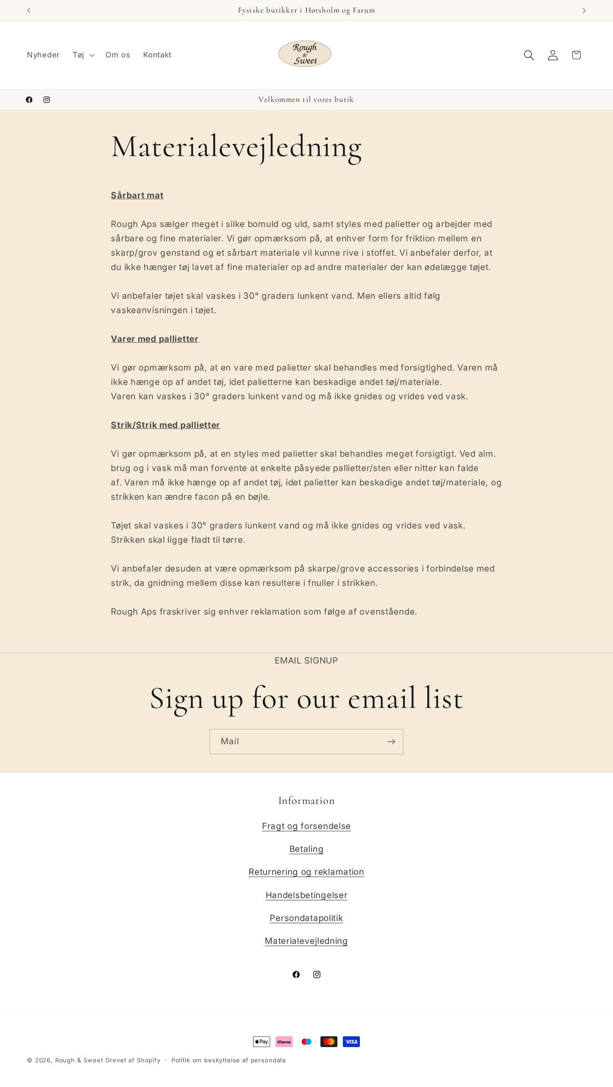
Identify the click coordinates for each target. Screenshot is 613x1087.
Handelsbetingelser (307, 895)
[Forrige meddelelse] (29, 10)
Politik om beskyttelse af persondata (228, 1060)
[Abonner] (391, 741)
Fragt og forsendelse (306, 826)
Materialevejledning (306, 940)
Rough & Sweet (79, 1060)
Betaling (306, 848)
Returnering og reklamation (306, 871)
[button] (82, 55)
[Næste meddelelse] (584, 10)
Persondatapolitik (306, 917)
